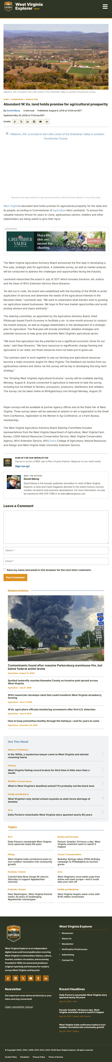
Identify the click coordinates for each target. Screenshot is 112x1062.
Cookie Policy (11, 1057)
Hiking (11, 854)
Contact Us (67, 960)
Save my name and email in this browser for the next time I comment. (49, 570)
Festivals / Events (17, 872)
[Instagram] (15, 978)
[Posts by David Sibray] (14, 482)
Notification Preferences (74, 949)
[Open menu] (105, 6)
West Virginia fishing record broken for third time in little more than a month (49, 771)
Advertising (68, 954)
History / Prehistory (18, 750)
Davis (53, 440)
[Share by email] (40, 121)
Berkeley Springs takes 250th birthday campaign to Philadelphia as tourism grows (79, 862)
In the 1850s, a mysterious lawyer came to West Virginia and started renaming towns (48, 756)
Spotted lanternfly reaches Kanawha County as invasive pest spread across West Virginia (53, 682)
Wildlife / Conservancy (20, 781)
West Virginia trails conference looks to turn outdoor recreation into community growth (30, 862)
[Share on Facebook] (15, 121)
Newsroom (67, 933)
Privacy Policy (39, 1057)
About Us (66, 938)
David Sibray (13, 110)
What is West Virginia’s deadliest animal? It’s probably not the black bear (51, 785)
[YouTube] (31, 978)
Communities (17, 99)
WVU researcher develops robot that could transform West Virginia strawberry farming (55, 696)
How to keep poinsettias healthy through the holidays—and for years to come (53, 720)
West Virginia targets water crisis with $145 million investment (79, 895)
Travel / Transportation (69, 854)
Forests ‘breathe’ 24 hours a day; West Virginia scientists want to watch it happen (79, 844)
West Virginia (11, 205)
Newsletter (68, 944)
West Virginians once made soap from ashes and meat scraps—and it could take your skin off (79, 879)
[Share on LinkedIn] (27, 121)
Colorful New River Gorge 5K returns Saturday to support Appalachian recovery (28, 879)
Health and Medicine (18, 794)
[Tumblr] (38, 978)
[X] (23, 978)
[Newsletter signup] (8, 462)
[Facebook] (8, 978)
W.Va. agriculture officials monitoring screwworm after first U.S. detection (51, 709)
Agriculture (32, 99)
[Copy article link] (47, 121)
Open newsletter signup (19, 1006)
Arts (10, 810)
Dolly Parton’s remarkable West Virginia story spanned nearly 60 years (50, 814)
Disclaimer (24, 1057)
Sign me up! (22, 466)
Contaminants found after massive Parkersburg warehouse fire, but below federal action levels (55, 667)
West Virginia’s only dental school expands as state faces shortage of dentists (49, 800)
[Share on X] (21, 121)
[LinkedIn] (46, 978)
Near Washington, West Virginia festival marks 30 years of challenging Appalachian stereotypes (30, 897)
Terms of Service (55, 1057)
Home (6, 99)
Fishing (12, 766)
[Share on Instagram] (34, 121)
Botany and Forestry (68, 837)
